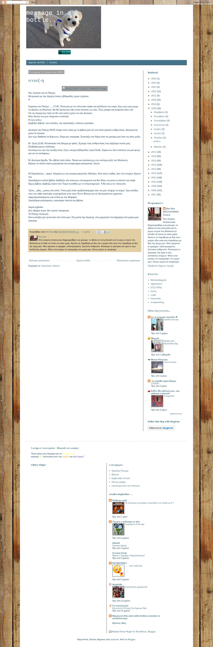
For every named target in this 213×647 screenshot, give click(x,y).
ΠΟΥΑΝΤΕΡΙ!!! (119, 563)
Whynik (155, 338)
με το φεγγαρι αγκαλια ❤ (164, 317)
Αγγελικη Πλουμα (120, 470)
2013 (154, 169)
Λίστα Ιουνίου (170, 362)
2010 (154, 181)
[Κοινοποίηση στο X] (102, 232)
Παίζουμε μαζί (119, 500)
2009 (154, 186)
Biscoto (115, 474)
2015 (154, 160)
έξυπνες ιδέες (119, 623)
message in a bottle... (48, 17)
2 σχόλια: (86, 232)
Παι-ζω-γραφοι (119, 482)
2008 (154, 190)
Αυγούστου (160, 125)
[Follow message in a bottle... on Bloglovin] (161, 429)
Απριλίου (158, 137)
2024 (154, 83)
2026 (154, 78)
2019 (154, 104)
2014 (154, 165)
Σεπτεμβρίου (160, 120)
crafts (153, 295)
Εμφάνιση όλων (176, 414)
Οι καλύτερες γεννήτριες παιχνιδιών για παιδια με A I (149, 503)
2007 (154, 194)
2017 (154, 152)
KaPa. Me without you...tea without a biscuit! (165, 392)
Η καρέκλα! (169, 396)
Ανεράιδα (117, 584)
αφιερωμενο (156, 283)
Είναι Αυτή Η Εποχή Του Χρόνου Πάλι (129, 608)
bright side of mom (121, 478)
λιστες (53, 62)
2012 (154, 173)
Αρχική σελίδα (36, 62)
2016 (154, 156)
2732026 (155, 383)
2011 (154, 177)
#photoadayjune (159, 280)
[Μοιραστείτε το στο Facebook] (105, 232)
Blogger (131, 639)
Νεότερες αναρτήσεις (39, 260)
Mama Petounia (159, 359)
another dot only (171, 319)
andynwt (115, 639)
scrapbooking (157, 302)
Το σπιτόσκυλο (120, 605)
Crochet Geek (119, 553)
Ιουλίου (158, 129)
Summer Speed (119, 545)
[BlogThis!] (99, 232)
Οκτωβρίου (159, 116)
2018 (154, 108)
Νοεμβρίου (159, 112)
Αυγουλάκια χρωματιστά (136, 587)
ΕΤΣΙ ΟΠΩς (156, 287)
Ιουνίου (158, 133)
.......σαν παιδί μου (133, 566)
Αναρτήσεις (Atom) (50, 266)
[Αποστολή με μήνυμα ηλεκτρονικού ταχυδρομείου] (96, 232)
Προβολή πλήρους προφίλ (161, 266)
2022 (154, 91)
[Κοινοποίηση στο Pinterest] (108, 232)
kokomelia (156, 298)
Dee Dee (170, 208)
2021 (154, 95)
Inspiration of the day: (135, 524)
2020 (154, 100)
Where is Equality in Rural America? (128, 555)
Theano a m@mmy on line (126, 521)
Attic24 (116, 543)
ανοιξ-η (36, 80)
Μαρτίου (158, 146)
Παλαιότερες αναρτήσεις (128, 260)
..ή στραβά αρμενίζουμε (163, 381)
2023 (154, 87)
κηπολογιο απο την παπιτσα (126, 485)
